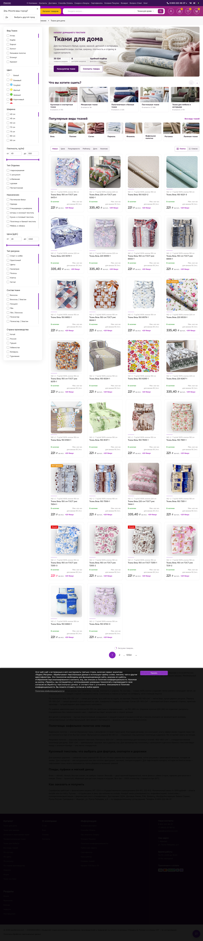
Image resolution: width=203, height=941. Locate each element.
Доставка (53, 3)
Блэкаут (13, 57)
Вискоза (13, 295)
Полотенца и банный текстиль (23, 221)
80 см (12, 136)
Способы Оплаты (65, 3)
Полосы (13, 273)
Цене (63, 149)
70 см (12, 127)
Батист (13, 49)
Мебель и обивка (17, 226)
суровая (13, 183)
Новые (55, 149)
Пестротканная (16, 188)
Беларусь (14, 352)
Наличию (104, 149)
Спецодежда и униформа (21, 208)
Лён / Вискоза (16, 312)
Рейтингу (86, 149)
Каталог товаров (50, 11)
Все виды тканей (192, 119)
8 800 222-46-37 (177, 3)
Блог (146, 3)
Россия (13, 339)
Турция (13, 343)
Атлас (12, 35)
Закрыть (197, 939)
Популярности (74, 149)
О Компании (32, 3)
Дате (95, 149)
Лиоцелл (14, 304)
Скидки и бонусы (81, 3)
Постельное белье (18, 199)
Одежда (13, 204)
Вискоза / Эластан (18, 299)
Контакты (43, 3)
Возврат (124, 3)
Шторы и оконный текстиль (22, 213)
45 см (12, 118)
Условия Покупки (111, 3)
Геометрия (14, 269)
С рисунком (15, 175)
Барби (12, 40)
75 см (12, 131)
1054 (128, 655)
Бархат (13, 44)
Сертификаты (97, 3)
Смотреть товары (91, 69)
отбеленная (15, 179)
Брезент (13, 62)
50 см (12, 123)
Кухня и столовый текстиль (22, 217)
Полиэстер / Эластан (19, 321)
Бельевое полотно (18, 53)
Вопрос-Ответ (136, 3)
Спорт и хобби (16, 256)
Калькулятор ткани (66, 69)
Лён (11, 308)
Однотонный (15, 260)
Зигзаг (13, 282)
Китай (12, 334)
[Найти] (160, 11)
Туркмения (14, 356)
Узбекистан (15, 347)
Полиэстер (14, 317)
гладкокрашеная (17, 170)
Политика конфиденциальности (49, 691)
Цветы (12, 264)
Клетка (13, 278)
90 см (12, 140)
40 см (12, 114)
